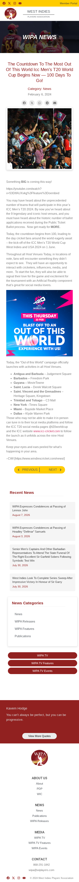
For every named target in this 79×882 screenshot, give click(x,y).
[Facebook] (4, 3)
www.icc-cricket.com (46, 431)
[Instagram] (14, 3)
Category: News (39, 89)
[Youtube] (20, 3)
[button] (69, 13)
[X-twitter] (9, 3)
